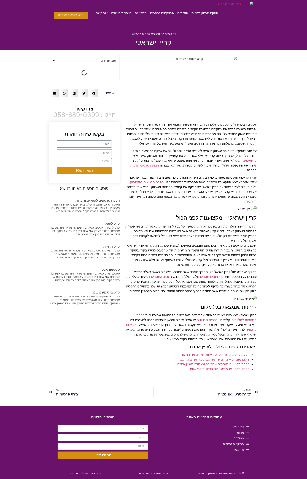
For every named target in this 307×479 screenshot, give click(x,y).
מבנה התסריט (160, 277)
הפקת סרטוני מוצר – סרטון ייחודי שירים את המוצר (215, 354)
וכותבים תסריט (210, 277)
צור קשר (102, 13)
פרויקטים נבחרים (162, 13)
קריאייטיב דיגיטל (245, 160)
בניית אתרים (153, 473)
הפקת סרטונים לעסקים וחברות (98, 200)
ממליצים (141, 13)
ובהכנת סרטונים (208, 320)
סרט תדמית (111, 246)
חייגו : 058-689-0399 (84, 115)
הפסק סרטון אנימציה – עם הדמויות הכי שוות (219, 369)
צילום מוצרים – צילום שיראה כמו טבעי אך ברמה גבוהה (212, 359)
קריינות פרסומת (155, 33)
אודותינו (182, 13)
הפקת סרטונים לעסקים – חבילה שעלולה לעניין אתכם (213, 364)
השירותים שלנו (121, 13)
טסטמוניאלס (110, 269)
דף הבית (171, 33)
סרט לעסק (112, 223)
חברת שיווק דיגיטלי (86, 473)
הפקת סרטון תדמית (205, 13)
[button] (53, 60)
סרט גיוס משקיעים (106, 292)
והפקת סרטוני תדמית (144, 165)
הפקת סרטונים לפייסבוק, (146, 182)
